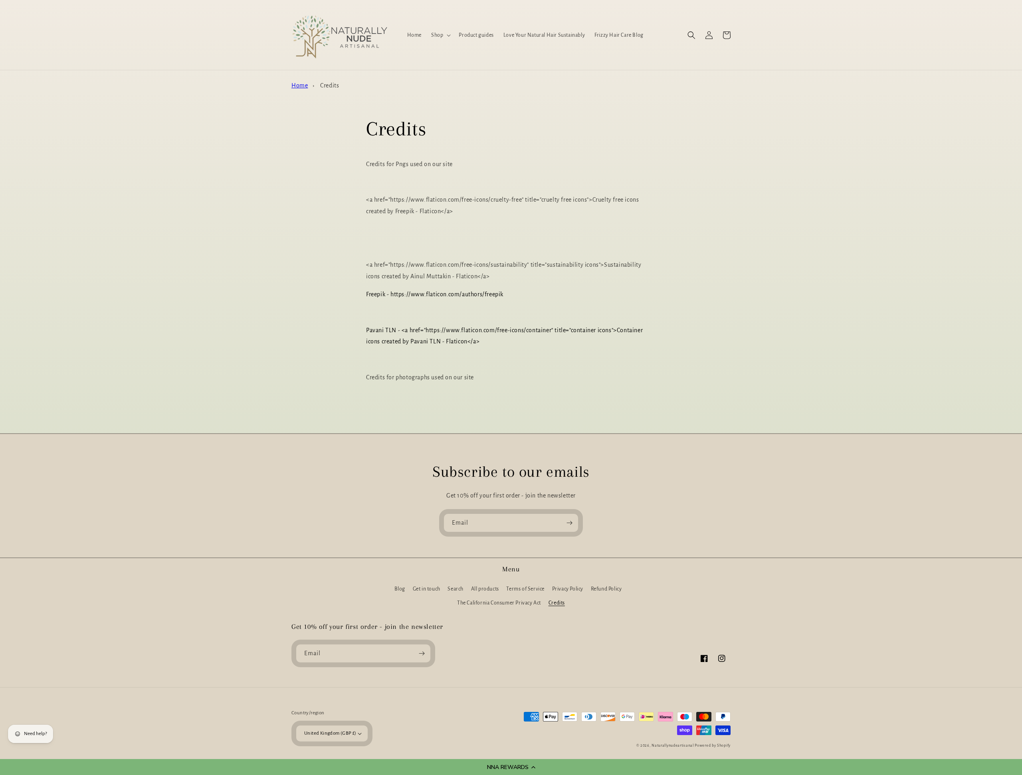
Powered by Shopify (713, 745)
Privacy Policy (567, 589)
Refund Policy (606, 589)
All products (485, 589)
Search (455, 589)
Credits (329, 85)
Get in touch (426, 589)
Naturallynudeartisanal (672, 745)
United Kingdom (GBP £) (330, 733)
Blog (399, 589)
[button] (511, 767)
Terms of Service (525, 589)
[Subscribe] (569, 523)
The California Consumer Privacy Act (499, 603)
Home (299, 85)
